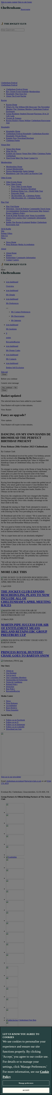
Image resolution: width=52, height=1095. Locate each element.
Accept (26, 1090)
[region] (26, 1061)
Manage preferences (26, 1083)
